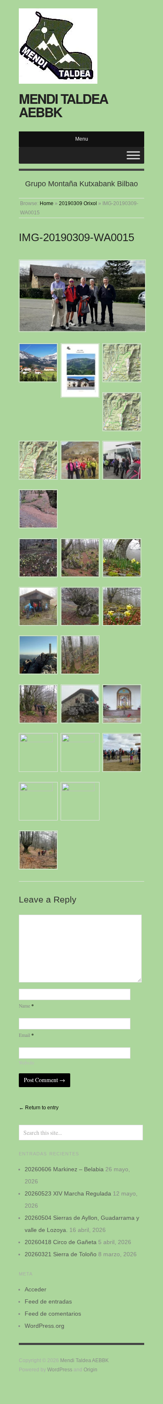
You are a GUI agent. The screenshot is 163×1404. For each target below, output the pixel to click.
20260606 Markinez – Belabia (64, 1169)
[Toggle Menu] (133, 155)
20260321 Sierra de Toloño (61, 1254)
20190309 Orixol (78, 203)
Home (46, 203)
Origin (90, 1369)
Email (26, 1035)
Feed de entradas (48, 1301)
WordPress (59, 1369)
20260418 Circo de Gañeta (61, 1242)
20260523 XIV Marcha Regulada (68, 1193)
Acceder (35, 1289)
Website (26, 1062)
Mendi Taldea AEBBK (63, 105)
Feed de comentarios (53, 1313)
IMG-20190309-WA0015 (76, 237)
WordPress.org (44, 1325)
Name (26, 1006)
